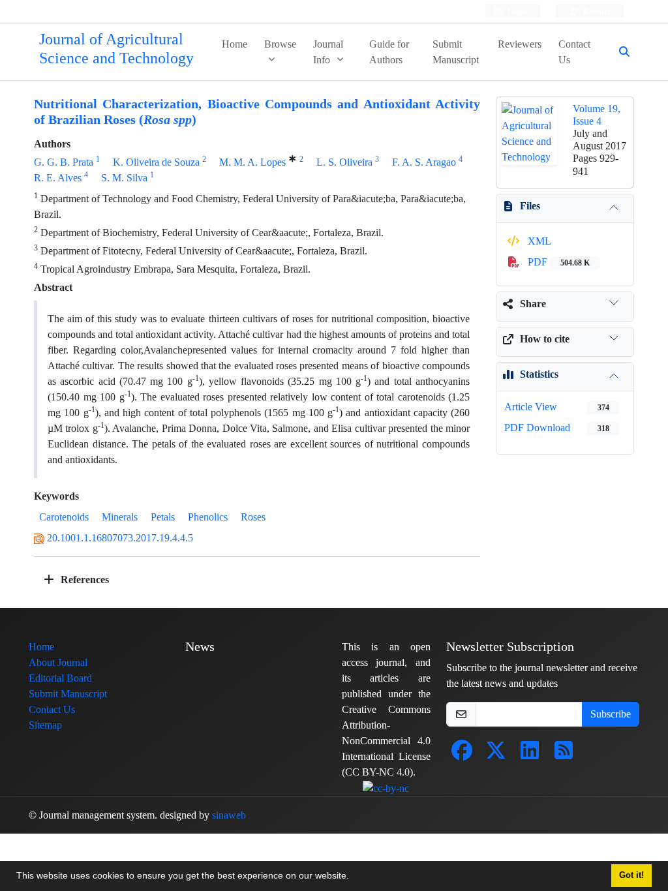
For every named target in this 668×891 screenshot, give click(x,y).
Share (533, 303)
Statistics (539, 374)
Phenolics (208, 517)
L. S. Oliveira (344, 162)
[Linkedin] (529, 754)
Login (516, 11)
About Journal (58, 662)
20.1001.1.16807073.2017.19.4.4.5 (120, 538)
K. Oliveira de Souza (156, 162)
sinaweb (229, 815)
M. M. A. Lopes (252, 162)
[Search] (619, 52)
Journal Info (328, 52)
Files (530, 206)
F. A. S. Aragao (424, 162)
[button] (354, 877)
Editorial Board (60, 678)
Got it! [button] (631, 875)
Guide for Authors (389, 52)
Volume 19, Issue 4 (596, 114)
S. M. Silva (124, 178)
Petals (163, 517)
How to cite (544, 339)
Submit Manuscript (456, 52)
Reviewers (519, 44)
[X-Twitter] (495, 754)
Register (596, 11)
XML (538, 241)
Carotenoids (64, 517)
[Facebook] (462, 754)
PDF (557, 262)
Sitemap (45, 725)
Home (234, 44)
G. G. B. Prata (63, 162)
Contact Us (574, 52)
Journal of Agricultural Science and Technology (116, 49)
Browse (280, 44)
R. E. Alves (58, 178)
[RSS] (563, 754)
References (83, 579)
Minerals (120, 517)
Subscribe (610, 714)
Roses (253, 517)
